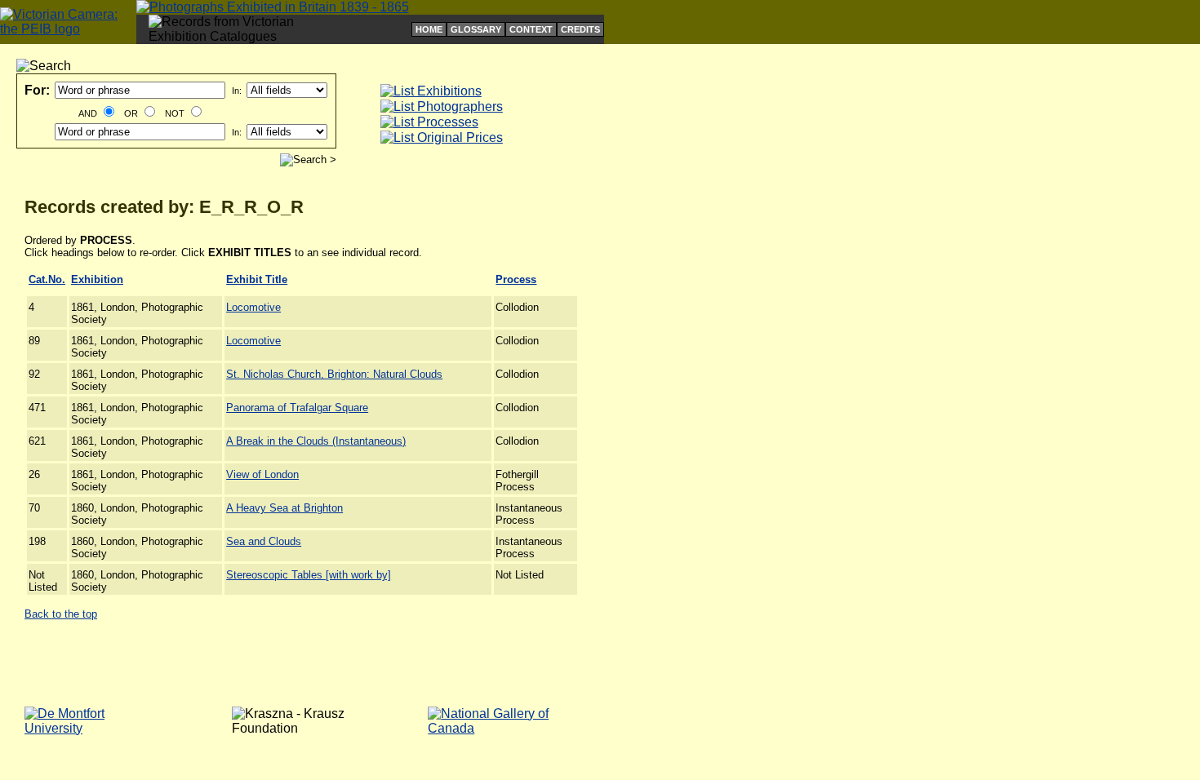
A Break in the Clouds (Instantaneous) (316, 441)
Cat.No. (47, 279)
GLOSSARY (476, 29)
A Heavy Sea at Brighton (284, 508)
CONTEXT (531, 29)
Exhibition (97, 279)
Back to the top (60, 614)
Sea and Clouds (263, 541)
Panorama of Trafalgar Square (297, 407)
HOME (429, 29)
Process (516, 279)
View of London (262, 474)
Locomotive (253, 307)
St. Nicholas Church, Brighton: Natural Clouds (334, 374)
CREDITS (580, 29)
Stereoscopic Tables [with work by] (308, 575)
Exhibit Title (256, 279)
